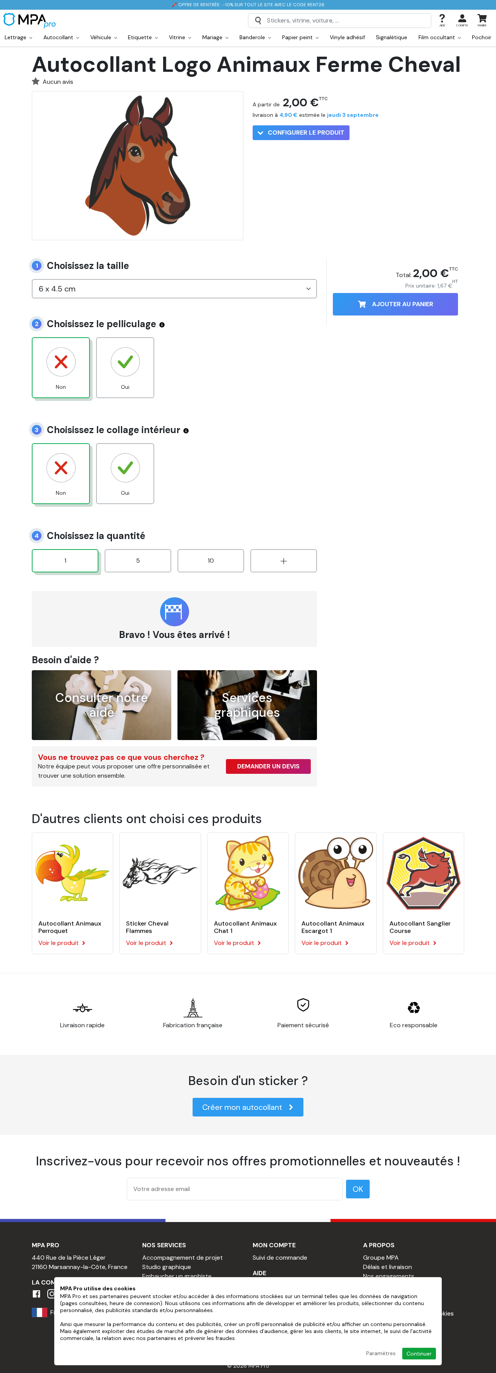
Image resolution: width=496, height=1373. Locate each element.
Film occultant (437, 37)
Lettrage (16, 37)
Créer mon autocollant (242, 1107)
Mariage (213, 37)
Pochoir (481, 37)
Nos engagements (388, 1276)
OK (358, 1189)
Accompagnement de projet (182, 1257)
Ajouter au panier (402, 304)
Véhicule (101, 37)
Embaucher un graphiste (177, 1276)
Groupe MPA (381, 1257)
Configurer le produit (305, 132)
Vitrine (178, 37)
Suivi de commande (280, 1257)
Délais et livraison (387, 1267)
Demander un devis (268, 766)
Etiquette (140, 37)
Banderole (253, 37)
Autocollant (59, 37)
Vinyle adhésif (347, 37)
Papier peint (298, 37)
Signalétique (391, 37)
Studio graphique (166, 1267)
